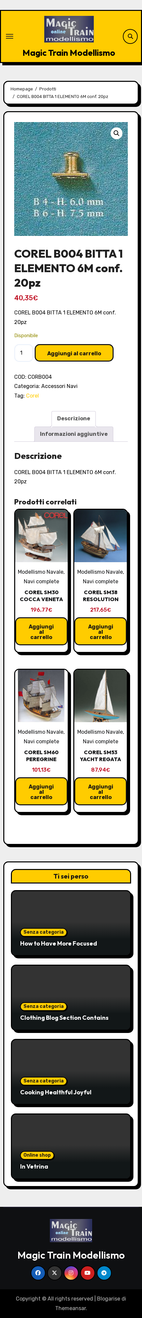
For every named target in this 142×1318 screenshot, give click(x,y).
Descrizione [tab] (73, 418)
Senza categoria (43, 932)
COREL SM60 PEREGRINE (41, 755)
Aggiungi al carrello (74, 353)
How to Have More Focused (58, 943)
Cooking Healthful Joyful (55, 1092)
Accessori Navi (59, 386)
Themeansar (70, 1308)
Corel (32, 396)
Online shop (37, 1155)
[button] (117, 133)
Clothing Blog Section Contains (64, 1017)
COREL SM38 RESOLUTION (101, 595)
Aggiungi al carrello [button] (41, 632)
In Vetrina (34, 1166)
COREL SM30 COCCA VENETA (41, 595)
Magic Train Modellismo (68, 52)
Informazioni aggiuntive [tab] (74, 434)
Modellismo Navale (40, 572)
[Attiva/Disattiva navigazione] (9, 36)
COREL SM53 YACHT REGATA (100, 755)
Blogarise (108, 1299)
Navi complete (41, 581)
